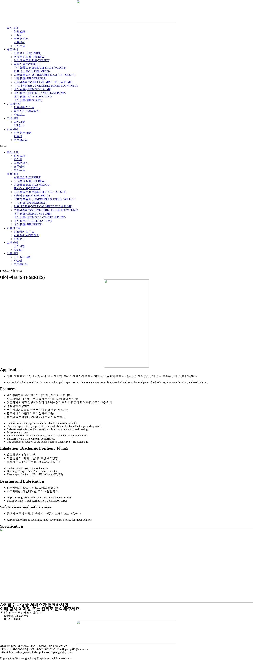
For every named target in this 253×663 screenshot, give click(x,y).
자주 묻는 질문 (23, 132)
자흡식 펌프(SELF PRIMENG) (32, 71)
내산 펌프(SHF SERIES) (28, 100)
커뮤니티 (12, 129)
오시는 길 (19, 45)
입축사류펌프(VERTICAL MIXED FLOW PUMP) (43, 82)
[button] (126, 146)
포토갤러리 (21, 139)
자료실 (18, 136)
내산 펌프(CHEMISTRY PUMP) (32, 89)
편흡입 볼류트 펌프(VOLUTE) (32, 60)
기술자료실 (14, 103)
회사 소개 (13, 27)
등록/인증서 (21, 38)
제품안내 (12, 49)
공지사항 (19, 121)
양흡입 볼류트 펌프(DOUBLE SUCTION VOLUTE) (44, 74)
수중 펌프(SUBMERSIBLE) (30, 78)
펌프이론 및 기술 (24, 107)
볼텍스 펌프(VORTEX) (27, 63)
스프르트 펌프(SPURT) (27, 53)
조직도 (18, 35)
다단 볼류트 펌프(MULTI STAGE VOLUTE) (40, 67)
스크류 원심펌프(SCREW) (29, 56)
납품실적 (19, 42)
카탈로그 (19, 114)
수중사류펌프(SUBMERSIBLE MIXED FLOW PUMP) (46, 85)
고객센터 (12, 118)
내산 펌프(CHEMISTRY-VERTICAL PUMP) (40, 92)
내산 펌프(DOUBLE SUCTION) (33, 96)
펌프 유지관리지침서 (26, 110)
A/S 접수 (19, 125)
